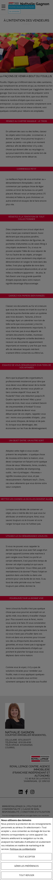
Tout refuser (26, 875)
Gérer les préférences (26, 866)
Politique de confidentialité (23, 849)
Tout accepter (26, 856)
